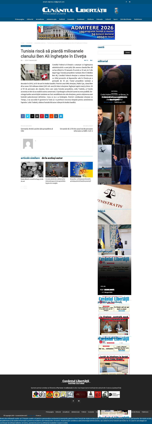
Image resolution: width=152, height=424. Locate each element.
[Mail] (129, 2)
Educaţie (100, 19)
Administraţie (51, 19)
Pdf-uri (103, 286)
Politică (62, 19)
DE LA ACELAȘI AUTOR (52, 158)
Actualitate (40, 19)
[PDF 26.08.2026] (114, 315)
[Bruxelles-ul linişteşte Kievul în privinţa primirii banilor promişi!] (81, 169)
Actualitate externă (39, 43)
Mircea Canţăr (108, 102)
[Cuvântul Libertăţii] (76, 10)
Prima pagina (19, 19)
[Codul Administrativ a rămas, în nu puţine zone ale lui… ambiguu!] (114, 204)
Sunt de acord (73, 423)
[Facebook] (126, 2)
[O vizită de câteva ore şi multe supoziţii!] (114, 165)
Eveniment (80, 19)
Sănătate (90, 19)
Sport (116, 19)
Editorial (30, 19)
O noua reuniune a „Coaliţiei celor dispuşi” (114, 98)
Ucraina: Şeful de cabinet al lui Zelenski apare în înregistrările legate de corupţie (55, 181)
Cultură (108, 19)
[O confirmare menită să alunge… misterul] (114, 125)
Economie (71, 19)
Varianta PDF (105, 251)
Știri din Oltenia (125, 19)
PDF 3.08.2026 (106, 289)
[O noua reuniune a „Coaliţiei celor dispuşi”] (114, 244)
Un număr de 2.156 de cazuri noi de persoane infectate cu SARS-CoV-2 (76, 130)
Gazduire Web (31, 415)
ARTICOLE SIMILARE (30, 158)
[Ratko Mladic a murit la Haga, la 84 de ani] (32, 169)
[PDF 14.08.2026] (114, 355)
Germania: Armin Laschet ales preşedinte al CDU (37, 130)
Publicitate (138, 19)
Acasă (22, 43)
